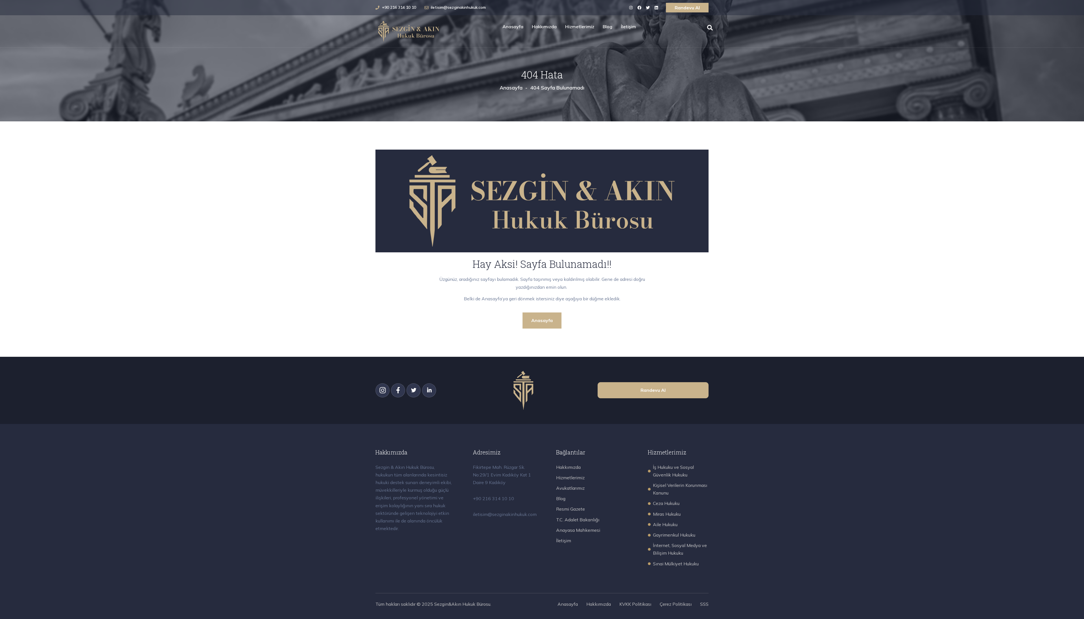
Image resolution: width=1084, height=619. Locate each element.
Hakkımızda (544, 26)
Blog (607, 26)
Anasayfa (512, 26)
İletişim (628, 26)
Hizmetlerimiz (579, 26)
